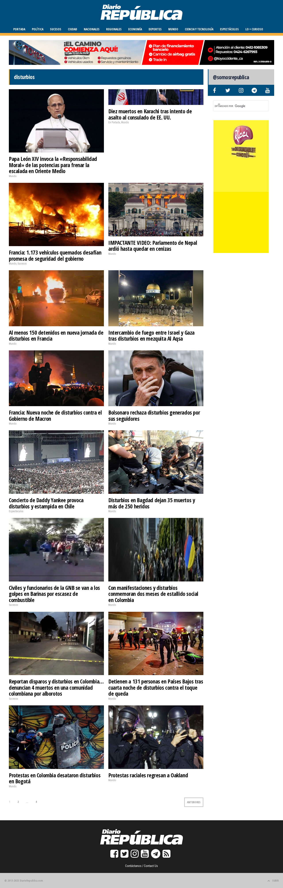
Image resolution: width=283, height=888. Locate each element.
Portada (19, 29)
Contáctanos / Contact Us (141, 866)
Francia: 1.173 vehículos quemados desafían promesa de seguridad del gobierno (55, 255)
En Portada (114, 122)
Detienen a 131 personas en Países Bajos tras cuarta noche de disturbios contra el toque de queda (155, 687)
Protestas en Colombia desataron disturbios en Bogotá (54, 778)
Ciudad (72, 29)
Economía (135, 29)
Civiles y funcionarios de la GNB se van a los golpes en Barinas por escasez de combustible (54, 594)
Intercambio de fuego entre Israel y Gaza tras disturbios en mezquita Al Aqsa (151, 335)
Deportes (155, 29)
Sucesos (55, 29)
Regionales (114, 29)
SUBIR (275, 880)
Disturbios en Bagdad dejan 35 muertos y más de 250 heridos (151, 503)
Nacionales (91, 29)
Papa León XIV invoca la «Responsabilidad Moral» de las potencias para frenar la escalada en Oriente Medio (53, 165)
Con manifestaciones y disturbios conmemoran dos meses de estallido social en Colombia (153, 594)
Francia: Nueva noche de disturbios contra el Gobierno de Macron (55, 415)
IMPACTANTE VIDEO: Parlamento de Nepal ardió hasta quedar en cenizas (152, 246)
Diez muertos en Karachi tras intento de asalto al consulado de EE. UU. (150, 114)
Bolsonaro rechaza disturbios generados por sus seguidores (154, 415)
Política (37, 29)
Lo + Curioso (254, 29)
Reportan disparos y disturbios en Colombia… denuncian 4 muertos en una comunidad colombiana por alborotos (56, 687)
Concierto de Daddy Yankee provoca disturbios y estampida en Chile (46, 503)
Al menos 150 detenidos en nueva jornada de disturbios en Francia (56, 335)
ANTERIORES (194, 802)
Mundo (173, 29)
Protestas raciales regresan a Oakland (148, 775)
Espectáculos (229, 29)
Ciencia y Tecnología (199, 29)
